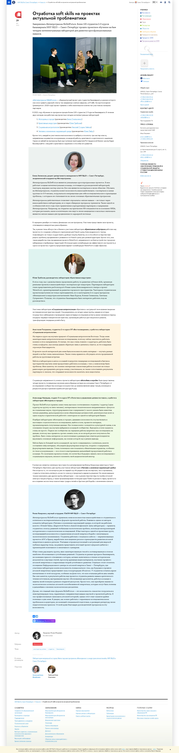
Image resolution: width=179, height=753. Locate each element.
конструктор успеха (39, 649)
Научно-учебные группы (83, 716)
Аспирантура (49, 736)
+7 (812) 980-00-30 (146, 115)
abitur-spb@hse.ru (146, 157)
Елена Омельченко (74, 119)
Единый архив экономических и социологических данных (115, 717)
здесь (123, 749)
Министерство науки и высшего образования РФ (146, 712)
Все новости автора (48, 635)
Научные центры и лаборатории (85, 713)
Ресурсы (110, 708)
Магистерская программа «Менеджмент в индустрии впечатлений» (82, 658)
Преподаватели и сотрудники (23, 721)
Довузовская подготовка (52, 720)
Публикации (110, 713)
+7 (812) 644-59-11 (146, 97)
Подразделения (19, 718)
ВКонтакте (146, 78)
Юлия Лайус (88, 131)
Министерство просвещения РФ (147, 715)
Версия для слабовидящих (23, 738)
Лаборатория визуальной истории (45, 658)
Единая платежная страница (23, 741)
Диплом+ (48, 731)
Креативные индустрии (48, 123)
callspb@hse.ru (145, 117)
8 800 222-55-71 (145, 176)
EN (156, 2)
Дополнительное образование (54, 734)
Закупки (17, 729)
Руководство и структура (22, 715)
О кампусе (19, 708)
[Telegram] (37, 616)
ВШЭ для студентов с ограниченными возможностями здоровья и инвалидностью (26, 734)
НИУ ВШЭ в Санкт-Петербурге (24, 702)
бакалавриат (60, 649)
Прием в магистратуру (52, 728)
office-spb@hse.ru (146, 101)
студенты (51, 649)
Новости (38, 702)
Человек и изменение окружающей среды (54, 131)
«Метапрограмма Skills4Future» (45, 100)
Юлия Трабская (75, 123)
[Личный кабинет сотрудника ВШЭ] (165, 2)
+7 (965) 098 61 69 (146, 139)
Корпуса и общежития (21, 726)
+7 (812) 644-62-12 (146, 155)
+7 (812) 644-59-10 (146, 99)
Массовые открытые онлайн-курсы (147, 718)
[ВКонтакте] (34, 616)
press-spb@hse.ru (146, 137)
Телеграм (146, 81)
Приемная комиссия (146, 142)
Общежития (144, 160)
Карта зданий (144, 105)
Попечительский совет (21, 723)
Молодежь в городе (46, 119)
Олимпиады (48, 723)
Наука (78, 708)
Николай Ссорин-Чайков (81, 127)
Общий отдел (144, 88)
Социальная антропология (48, 127)
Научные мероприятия (83, 711)
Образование (50, 708)
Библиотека (110, 711)
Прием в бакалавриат (51, 725)
